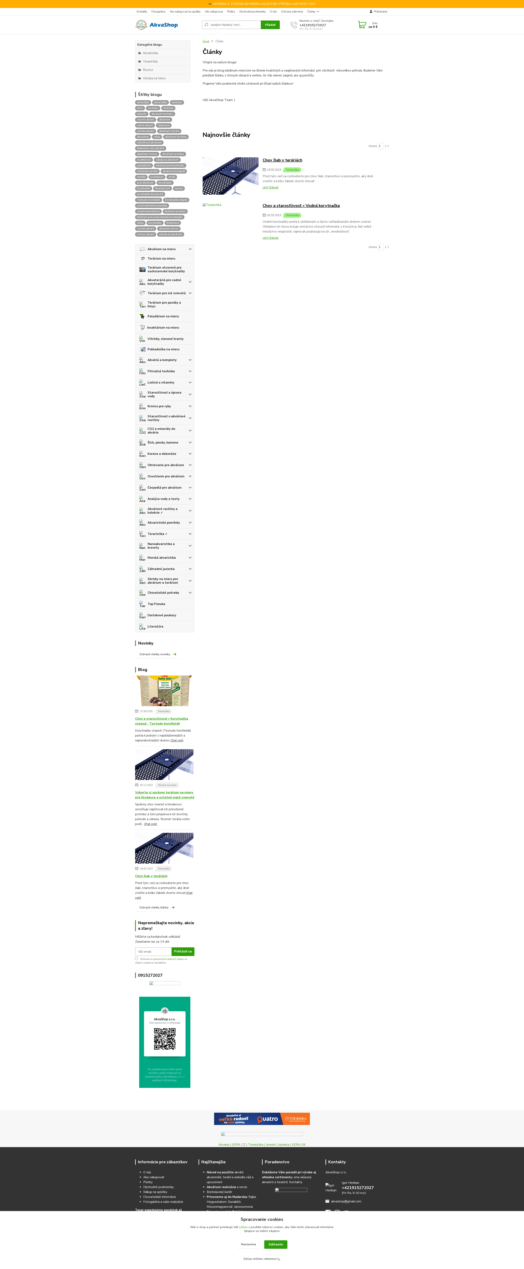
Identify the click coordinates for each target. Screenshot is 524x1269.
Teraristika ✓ (158, 534)
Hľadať (270, 25)
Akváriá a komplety (162, 360)
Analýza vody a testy (164, 499)
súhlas (243, 1227)
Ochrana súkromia (292, 12)
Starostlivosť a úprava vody (164, 394)
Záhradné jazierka (161, 569)
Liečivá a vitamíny (161, 382)
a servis (227, 1187)
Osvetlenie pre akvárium (166, 476)
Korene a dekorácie (162, 454)
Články (311, 12)
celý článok (271, 187)
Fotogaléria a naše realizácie (163, 1202)
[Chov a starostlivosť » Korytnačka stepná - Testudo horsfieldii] (164, 691)
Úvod (206, 41)
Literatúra (155, 626)
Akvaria (223, 1144)
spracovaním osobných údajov (168, 959)
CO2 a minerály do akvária (161, 431)
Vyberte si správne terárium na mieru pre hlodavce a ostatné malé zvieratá (164, 795)
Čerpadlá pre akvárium (165, 488)
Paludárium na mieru (163, 316)
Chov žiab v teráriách (151, 876)
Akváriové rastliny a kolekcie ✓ (162, 511)
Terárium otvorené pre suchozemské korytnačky (166, 269)
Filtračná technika (161, 371)
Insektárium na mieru (163, 328)
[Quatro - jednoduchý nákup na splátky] (262, 1119)
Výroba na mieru (167, 785)
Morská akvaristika (162, 558)
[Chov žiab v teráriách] (164, 849)
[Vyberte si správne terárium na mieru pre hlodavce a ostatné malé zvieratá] (164, 765)
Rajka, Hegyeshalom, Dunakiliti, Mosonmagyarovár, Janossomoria (231, 1202)
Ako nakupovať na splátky (185, 12)
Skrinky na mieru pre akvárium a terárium (163, 581)
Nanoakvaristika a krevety (161, 546)
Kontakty (142, 12)
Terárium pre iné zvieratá (167, 293)
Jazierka (283, 1144)
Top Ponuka (156, 604)
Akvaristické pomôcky (164, 523)
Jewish (271, 1144)
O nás (273, 12)
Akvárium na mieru (162, 249)
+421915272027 (312, 25)
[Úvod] (167, 24)
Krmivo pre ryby (159, 406)
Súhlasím (276, 1244)
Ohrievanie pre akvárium (166, 465)
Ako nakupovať (214, 12)
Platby (231, 12)
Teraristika (163, 711)
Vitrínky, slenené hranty (166, 339)
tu (278, 1259)
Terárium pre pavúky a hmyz (164, 304)
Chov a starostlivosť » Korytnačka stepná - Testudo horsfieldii (161, 721)
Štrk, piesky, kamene (163, 442)
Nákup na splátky (155, 1192)
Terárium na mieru (161, 259)
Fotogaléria (158, 12)
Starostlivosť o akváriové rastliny (166, 418)
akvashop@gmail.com (346, 1201)
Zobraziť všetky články (153, 907)
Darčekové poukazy (162, 615)
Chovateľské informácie (159, 1197)
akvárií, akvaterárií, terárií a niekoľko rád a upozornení (230, 1177)
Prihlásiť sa (183, 951)
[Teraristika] (231, 176)
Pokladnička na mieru (164, 349)
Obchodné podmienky (252, 12)
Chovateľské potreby (163, 593)
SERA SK (299, 1144)
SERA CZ (238, 1144)
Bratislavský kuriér (219, 1192)
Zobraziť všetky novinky (154, 654)
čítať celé (177, 740)
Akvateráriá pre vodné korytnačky (164, 282)
